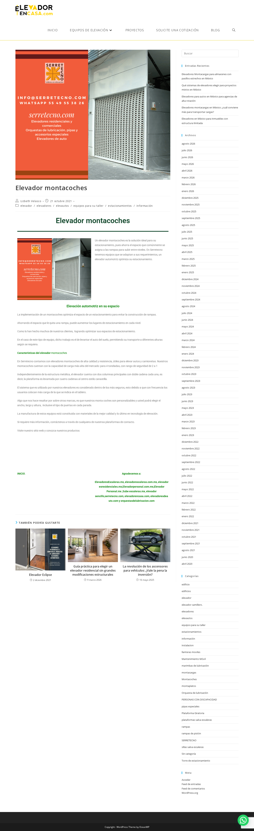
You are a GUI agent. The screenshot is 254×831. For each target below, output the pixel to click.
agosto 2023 (188, 387)
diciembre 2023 (190, 360)
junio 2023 (187, 401)
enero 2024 (188, 353)
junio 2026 (187, 157)
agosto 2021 (188, 550)
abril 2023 (187, 414)
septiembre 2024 (191, 299)
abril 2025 (187, 252)
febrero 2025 (189, 265)
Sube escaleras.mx (134, 491)
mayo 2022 (188, 489)
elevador (26, 205)
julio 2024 (187, 313)
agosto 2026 (188, 143)
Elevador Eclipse (40, 575)
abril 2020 (187, 563)
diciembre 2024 (190, 279)
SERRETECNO (189, 740)
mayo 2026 (188, 164)
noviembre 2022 (191, 448)
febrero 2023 (189, 428)
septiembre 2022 (191, 462)
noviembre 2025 (191, 204)
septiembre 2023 (191, 381)
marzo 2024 (188, 340)
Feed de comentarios (193, 788)
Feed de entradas (191, 784)
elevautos (62, 205)
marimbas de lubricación (195, 665)
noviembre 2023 (191, 367)
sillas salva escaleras (193, 747)
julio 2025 (187, 231)
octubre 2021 (189, 536)
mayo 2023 (188, 408)
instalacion (188, 645)
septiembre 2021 (191, 543)
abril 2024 (187, 333)
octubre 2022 (189, 455)
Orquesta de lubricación (195, 692)
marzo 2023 (188, 421)
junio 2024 (187, 319)
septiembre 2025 (191, 218)
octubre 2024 (189, 292)
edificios (186, 591)
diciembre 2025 (190, 197)
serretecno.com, (114, 496)
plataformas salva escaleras (197, 719)
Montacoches (189, 679)
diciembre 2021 (190, 523)
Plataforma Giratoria (193, 713)
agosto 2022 (188, 469)
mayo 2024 (188, 326)
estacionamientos (120, 205)
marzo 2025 (188, 259)
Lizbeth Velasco (30, 201)
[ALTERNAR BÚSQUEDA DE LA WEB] (233, 30)
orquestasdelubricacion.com (138, 500)
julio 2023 (187, 394)
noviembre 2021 (191, 530)
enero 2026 (188, 191)
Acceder (186, 779)
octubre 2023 (189, 374)
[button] (243, 820)
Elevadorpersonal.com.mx (138, 486)
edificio (186, 584)
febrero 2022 (189, 509)
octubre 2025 (189, 211)
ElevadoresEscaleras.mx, (110, 481)
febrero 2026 (189, 184)
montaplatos (189, 686)
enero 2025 (188, 272)
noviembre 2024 (191, 286)
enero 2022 (188, 516)
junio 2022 (187, 482)
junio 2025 (187, 238)
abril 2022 (187, 496)
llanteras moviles (191, 652)
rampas (186, 726)
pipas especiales (190, 706)
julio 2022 (187, 475)
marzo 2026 (188, 177)
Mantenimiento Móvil (194, 659)
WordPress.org (190, 792)
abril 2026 (187, 170)
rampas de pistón (191, 733)
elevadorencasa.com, (137, 496)
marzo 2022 (188, 503)
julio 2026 (187, 150)
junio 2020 (187, 557)
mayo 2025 (188, 245)
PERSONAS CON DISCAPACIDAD (199, 699)
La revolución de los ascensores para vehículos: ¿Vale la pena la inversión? (145, 570)
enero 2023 (188, 435)
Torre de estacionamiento (196, 760)
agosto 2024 (188, 306)
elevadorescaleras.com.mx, (141, 481)
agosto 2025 (188, 225)
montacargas (189, 672)
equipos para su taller (88, 205)
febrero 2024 (189, 347)
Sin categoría (189, 753)
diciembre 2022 (190, 441)
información (144, 205)
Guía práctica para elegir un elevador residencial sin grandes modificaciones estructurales (93, 570)
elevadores (44, 205)
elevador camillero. (192, 604)
